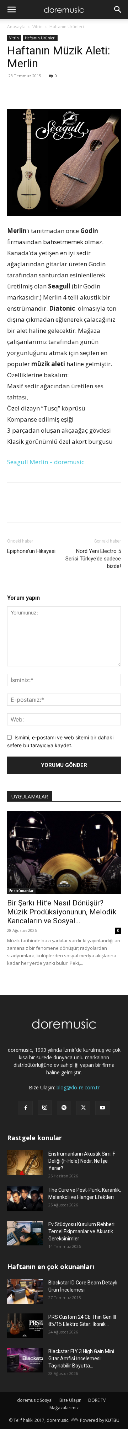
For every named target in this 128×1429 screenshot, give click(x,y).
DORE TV (97, 1400)
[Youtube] (102, 1108)
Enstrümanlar (21, 890)
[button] (11, 9)
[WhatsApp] (63, 92)
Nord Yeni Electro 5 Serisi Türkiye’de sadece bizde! (93, 558)
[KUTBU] (74, 1420)
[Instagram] (45, 1107)
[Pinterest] (47, 92)
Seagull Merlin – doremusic (45, 462)
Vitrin (37, 27)
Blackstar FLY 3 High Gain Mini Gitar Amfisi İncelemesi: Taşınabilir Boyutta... (81, 1358)
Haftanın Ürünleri (66, 27)
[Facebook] (14, 92)
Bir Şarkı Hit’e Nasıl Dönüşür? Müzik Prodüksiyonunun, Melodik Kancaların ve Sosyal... (61, 912)
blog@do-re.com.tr (78, 1087)
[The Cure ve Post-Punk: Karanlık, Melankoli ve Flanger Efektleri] (25, 1198)
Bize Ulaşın (70, 1400)
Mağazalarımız (64, 1408)
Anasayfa (16, 27)
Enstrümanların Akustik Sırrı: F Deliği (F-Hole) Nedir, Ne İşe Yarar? (81, 1161)
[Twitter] (30, 92)
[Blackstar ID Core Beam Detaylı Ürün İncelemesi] (25, 1291)
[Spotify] (64, 1108)
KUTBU (112, 1420)
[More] (80, 92)
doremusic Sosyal (35, 1400)
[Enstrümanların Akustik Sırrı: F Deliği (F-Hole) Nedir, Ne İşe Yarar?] (25, 1162)
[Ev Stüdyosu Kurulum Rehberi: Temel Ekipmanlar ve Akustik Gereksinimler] (25, 1233)
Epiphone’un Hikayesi (31, 551)
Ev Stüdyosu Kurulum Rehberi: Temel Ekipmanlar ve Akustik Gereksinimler (82, 1231)
